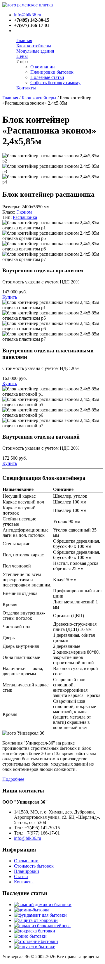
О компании (42, 66)
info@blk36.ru (27, 14)
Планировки (26, 871)
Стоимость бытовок (34, 865)
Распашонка (25, 217)
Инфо (22, 61)
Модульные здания (35, 51)
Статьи (21, 876)
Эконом (24, 212)
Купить (9, 297)
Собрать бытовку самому (55, 82)
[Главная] (27, 4)
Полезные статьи (47, 77)
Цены (22, 56)
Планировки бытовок (52, 72)
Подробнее (13, 779)
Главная (24, 40)
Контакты (26, 87)
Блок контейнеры (33, 45)
